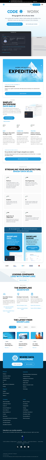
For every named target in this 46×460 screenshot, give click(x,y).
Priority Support (6, 393)
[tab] (12, 327)
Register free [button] (35, 1)
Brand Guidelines (6, 412)
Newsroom (5, 416)
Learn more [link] (8, 190)
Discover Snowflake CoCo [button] (15, 24)
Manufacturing (26, 380)
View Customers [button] (23, 280)
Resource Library (26, 401)
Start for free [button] (17, 364)
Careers (4, 405)
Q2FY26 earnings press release (17, 456)
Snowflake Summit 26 (7, 424)
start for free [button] (36, 4)
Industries (25, 372)
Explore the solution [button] (23, 159)
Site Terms (24, 441)
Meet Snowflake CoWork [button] (31, 24)
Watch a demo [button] (29, 364)
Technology (25, 389)
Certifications (25, 409)
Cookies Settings (40, 441)
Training (24, 407)
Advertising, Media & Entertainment (30, 374)
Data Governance (26, 418)
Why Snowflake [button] (9, 118)
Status (4, 395)
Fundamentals (25, 405)
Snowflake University (27, 412)
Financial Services (26, 376)
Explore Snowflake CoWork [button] (32, 248)
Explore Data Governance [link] (35, 305)
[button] (44, 1)
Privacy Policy (20, 441)
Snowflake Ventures (7, 420)
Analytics (4, 380)
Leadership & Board (7, 403)
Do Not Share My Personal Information (23, 442)
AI (3, 382)
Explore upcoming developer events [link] (22, 309)
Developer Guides (26, 414)
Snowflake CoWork (7, 376)
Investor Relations (6, 407)
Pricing (4, 386)
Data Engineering (6, 378)
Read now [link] (7, 347)
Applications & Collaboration (8, 384)
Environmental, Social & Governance (10, 418)
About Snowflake (6, 401)
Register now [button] (23, 93)
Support (4, 391)
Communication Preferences (32, 441)
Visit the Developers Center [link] (22, 305)
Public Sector (25, 382)
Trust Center (5, 409)
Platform (4, 373)
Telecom (24, 386)
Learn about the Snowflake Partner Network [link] (8, 307)
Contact (4, 414)
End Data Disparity (6, 422)
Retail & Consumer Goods (28, 384)
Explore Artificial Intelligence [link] (36, 308)
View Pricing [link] (6, 121)
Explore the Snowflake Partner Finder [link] (8, 311)
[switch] (22, 11)
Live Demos (25, 403)
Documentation (26, 416)
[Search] (31, 4)
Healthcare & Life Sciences (28, 378)
